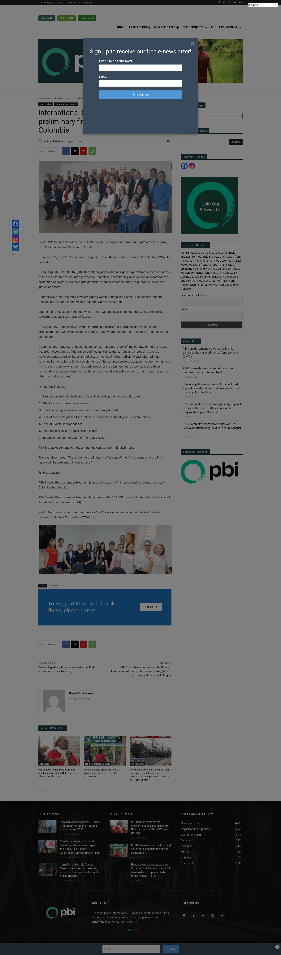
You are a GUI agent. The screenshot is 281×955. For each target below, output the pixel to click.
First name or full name (115, 61)
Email (103, 76)
